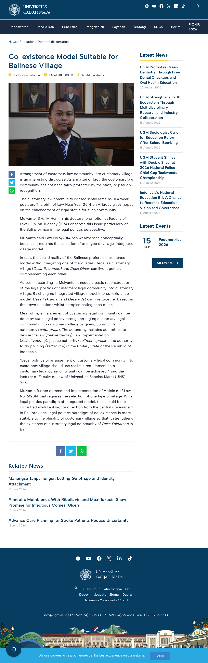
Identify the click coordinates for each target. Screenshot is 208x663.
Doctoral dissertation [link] (53, 42)
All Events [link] (165, 263)
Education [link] (27, 42)
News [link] (13, 42)
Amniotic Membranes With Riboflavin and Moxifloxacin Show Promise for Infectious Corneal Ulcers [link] (67, 502)
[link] (33, 10)
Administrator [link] (95, 75)
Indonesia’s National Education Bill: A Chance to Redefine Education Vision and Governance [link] (161, 200)
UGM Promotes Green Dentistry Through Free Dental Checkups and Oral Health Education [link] (160, 75)
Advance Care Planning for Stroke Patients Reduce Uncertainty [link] (69, 520)
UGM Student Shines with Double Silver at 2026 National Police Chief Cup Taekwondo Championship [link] (159, 167)
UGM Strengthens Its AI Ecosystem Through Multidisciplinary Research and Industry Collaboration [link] (160, 107)
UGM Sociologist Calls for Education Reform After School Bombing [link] (159, 137)
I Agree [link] (160, 655)
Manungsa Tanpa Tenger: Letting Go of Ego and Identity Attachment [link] (62, 481)
